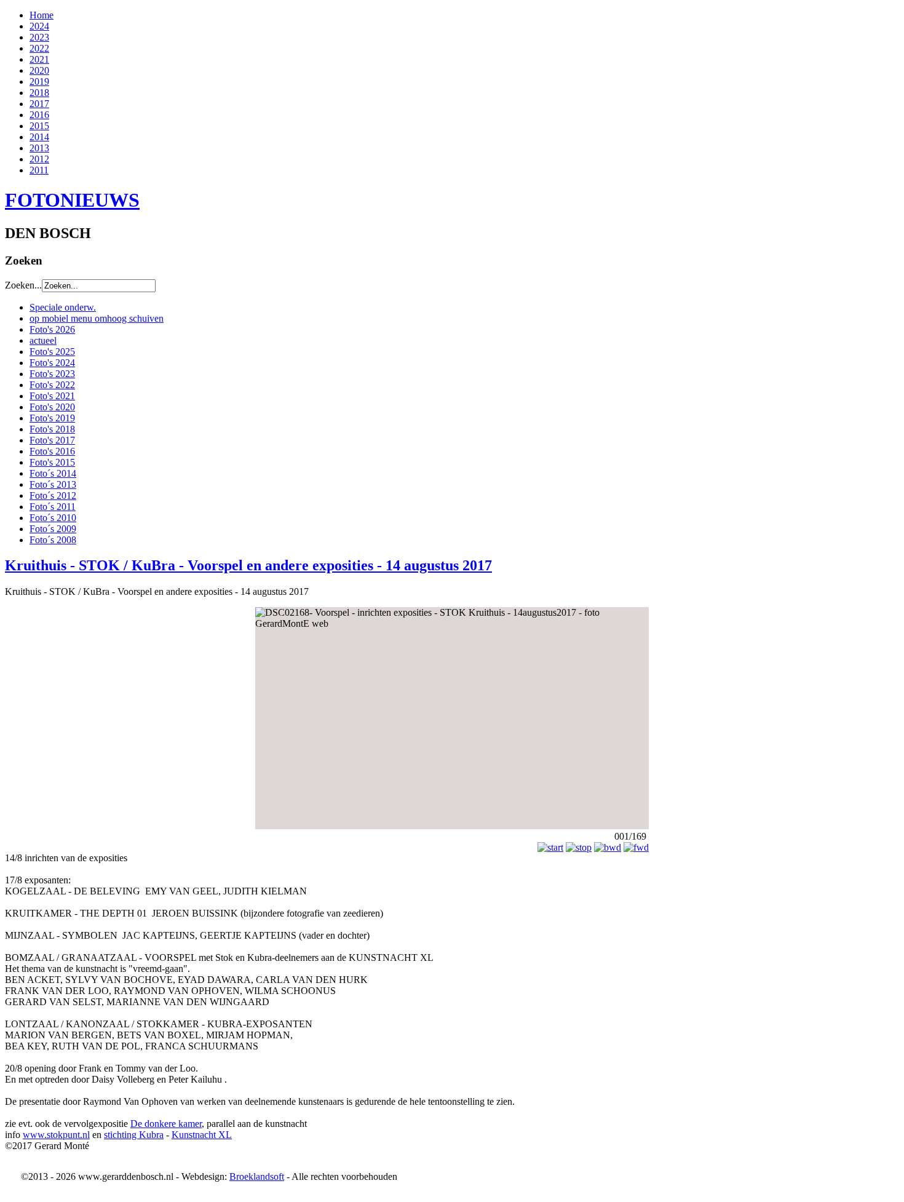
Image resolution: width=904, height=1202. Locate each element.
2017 (39, 103)
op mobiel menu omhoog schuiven (97, 318)
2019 (39, 81)
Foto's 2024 (52, 362)
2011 (39, 170)
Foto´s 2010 (53, 517)
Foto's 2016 (52, 451)
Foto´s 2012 (53, 495)
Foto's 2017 (52, 440)
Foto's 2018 (52, 429)
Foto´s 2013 (53, 484)
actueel (43, 340)
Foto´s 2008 (53, 540)
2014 (39, 137)
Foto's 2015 (52, 462)
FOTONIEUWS (72, 200)
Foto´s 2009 (53, 528)
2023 (39, 37)
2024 (39, 26)
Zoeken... (23, 285)
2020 (39, 70)
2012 (39, 159)
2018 (39, 92)
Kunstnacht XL (202, 1134)
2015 (39, 126)
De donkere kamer (166, 1123)
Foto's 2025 (52, 351)
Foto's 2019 (52, 418)
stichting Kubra (134, 1134)
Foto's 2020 (52, 407)
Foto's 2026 (52, 329)
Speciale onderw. (63, 307)
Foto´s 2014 (53, 473)
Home (42, 15)
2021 (39, 59)
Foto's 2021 (52, 396)
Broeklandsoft (256, 1176)
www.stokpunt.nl (56, 1134)
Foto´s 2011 (53, 506)
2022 (39, 48)
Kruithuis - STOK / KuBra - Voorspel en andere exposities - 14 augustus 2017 (248, 565)
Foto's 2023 (52, 373)
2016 (39, 114)
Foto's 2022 (52, 385)
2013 (39, 148)
